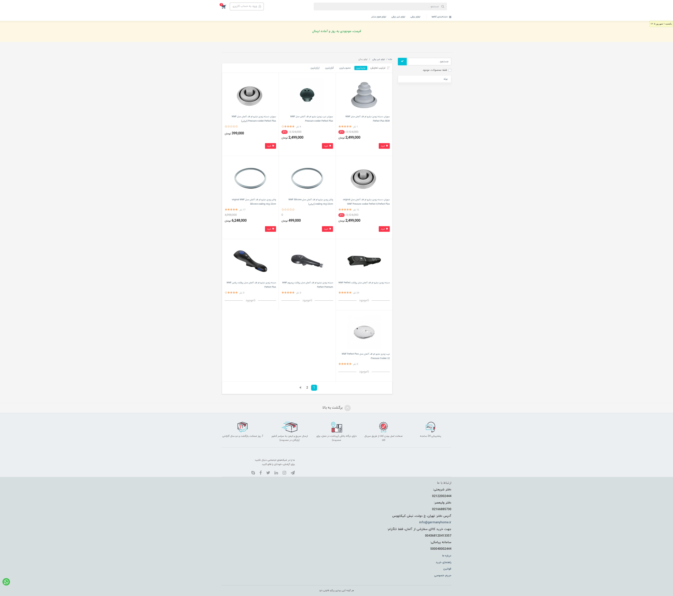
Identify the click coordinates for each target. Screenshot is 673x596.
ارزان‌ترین (315, 68)
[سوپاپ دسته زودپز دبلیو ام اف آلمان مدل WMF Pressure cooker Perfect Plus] (250, 95)
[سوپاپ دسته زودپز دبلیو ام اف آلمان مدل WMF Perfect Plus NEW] (364, 95)
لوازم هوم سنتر (378, 16)
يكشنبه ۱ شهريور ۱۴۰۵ (661, 23)
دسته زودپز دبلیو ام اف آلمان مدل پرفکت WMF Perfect (364, 282)
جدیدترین (360, 68)
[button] (226, 6)
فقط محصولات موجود (435, 70)
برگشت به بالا (333, 407)
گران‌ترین (329, 68)
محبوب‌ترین (345, 68)
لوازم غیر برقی (398, 16)
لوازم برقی (415, 16)
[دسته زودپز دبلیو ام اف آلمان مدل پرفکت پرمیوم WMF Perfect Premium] (307, 261)
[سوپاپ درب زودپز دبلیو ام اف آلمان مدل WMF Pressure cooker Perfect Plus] (307, 95)
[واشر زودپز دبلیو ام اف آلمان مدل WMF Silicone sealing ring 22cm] (307, 178)
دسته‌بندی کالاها (440, 16)
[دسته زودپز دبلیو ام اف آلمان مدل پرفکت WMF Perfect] (364, 261)
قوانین (447, 569)
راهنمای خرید (443, 562)
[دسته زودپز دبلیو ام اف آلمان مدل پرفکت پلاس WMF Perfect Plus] (250, 261)
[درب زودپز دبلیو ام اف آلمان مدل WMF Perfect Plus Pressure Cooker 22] (364, 332)
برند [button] (446, 79)
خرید (383, 146)
